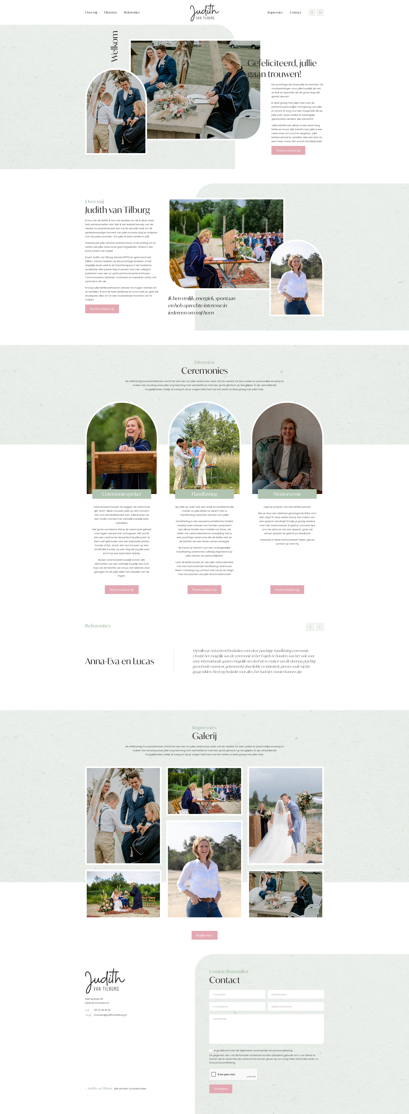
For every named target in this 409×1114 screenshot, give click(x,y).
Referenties (132, 12)
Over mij (91, 12)
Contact (295, 12)
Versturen (221, 1089)
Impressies (275, 12)
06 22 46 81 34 (98, 1010)
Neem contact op (288, 150)
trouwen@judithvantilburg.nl (106, 1015)
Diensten (110, 12)
